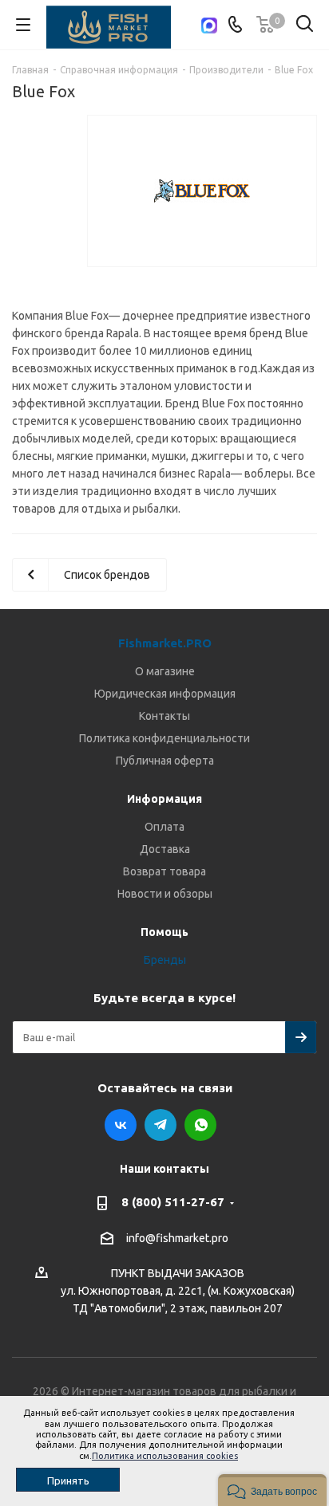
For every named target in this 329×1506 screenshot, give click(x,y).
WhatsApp (200, 1125)
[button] (272, 1490)
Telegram (160, 1125)
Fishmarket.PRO (165, 643)
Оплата (164, 826)
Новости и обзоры (164, 893)
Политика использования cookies (165, 1456)
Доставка (165, 849)
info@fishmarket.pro (177, 1238)
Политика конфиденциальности (164, 738)
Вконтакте (121, 1125)
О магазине (165, 671)
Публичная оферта (165, 760)
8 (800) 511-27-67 (172, 1202)
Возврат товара (164, 871)
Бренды (165, 960)
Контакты (164, 716)
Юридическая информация (165, 693)
